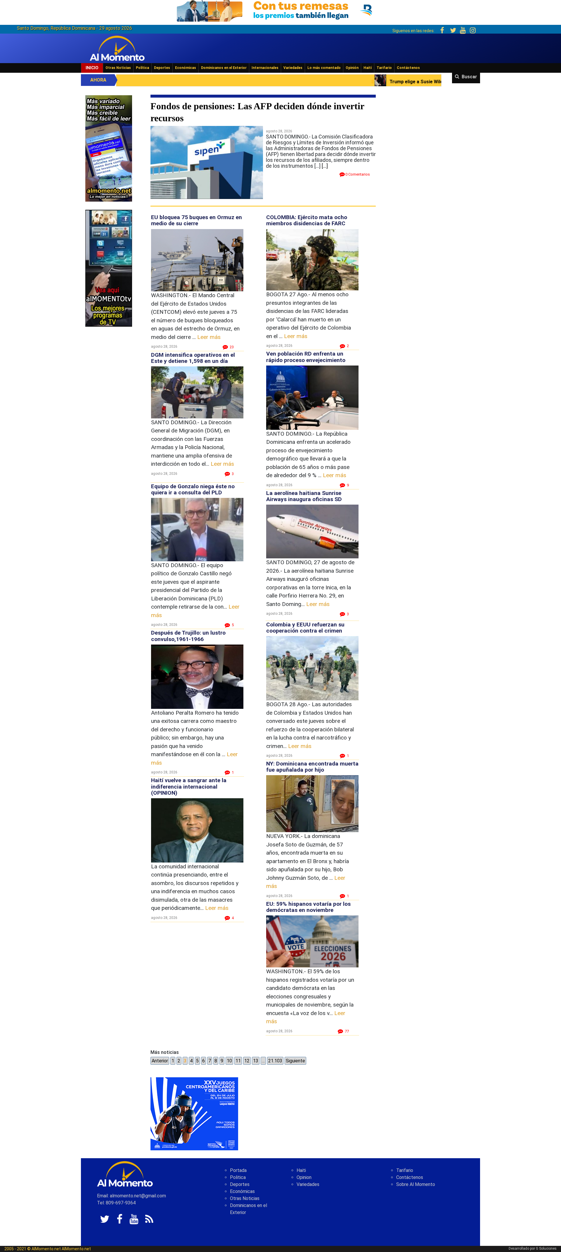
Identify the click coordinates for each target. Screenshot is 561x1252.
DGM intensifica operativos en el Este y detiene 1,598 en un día (193, 357)
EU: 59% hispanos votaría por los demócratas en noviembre (308, 907)
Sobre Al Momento (415, 1184)
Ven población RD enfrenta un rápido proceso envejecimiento (305, 356)
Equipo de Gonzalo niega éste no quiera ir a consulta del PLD (193, 489)
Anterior (160, 1061)
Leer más (209, 337)
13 (255, 1061)
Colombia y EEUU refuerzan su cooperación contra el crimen (305, 627)
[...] (325, 166)
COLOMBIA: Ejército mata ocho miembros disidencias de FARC (306, 220)
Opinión (352, 68)
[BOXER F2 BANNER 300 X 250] (194, 1113)
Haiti (301, 1170)
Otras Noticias (118, 68)
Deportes (162, 68)
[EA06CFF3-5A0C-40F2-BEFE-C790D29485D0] (108, 268)
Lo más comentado (324, 68)
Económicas (185, 68)
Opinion (304, 1177)
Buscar (469, 76)
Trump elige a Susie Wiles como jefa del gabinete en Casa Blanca (347, 81)
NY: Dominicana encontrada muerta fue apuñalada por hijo (312, 766)
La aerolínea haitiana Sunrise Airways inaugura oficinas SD (304, 496)
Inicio (92, 67)
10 (229, 1061)
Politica (238, 1177)
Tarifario (384, 68)
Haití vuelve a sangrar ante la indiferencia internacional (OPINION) (188, 786)
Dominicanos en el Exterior (224, 68)
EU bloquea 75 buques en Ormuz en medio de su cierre (196, 220)
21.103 (275, 1061)
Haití (367, 68)
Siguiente (295, 1061)
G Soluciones (546, 1248)
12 (247, 1061)
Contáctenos (408, 68)
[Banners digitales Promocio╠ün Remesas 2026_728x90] (280, 10)
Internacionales (265, 68)
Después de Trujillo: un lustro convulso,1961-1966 (188, 635)
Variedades (292, 68)
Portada (238, 1170)
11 (238, 1061)
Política (142, 68)
